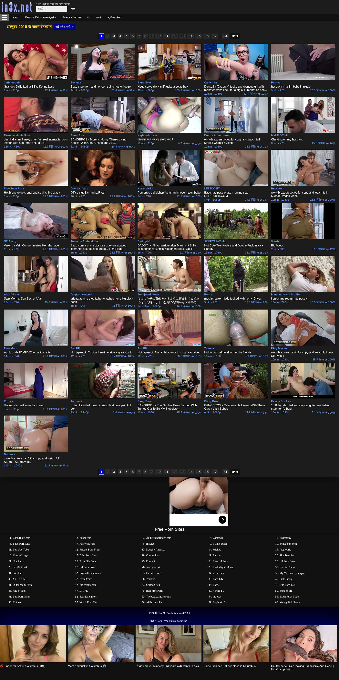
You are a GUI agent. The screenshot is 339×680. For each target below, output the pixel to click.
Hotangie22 (145, 188)
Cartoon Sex (153, 584)
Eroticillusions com (90, 573)
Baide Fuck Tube (289, 596)
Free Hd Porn (220, 561)
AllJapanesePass (155, 602)
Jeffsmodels (12, 82)
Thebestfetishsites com (158, 596)
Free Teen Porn (14, 188)
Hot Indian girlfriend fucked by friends (228, 352)
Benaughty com (288, 543)
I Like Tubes (220, 543)
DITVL (83, 590)
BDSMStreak (20, 567)
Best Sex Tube (21, 549)
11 (166, 36)
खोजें (73, 9)
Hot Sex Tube (287, 567)
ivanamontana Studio (285, 294)
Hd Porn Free (287, 561)
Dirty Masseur (280, 348)
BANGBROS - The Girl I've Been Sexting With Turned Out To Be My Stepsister (167, 407)
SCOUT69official (215, 241)
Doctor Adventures (216, 135)
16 (207, 36)
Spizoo (217, 555)
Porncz (275, 82)
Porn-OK (218, 579)
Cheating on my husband (287, 139)
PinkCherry (286, 579)
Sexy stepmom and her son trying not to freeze (101, 86)
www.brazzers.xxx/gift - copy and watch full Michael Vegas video (299, 194)
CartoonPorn (153, 555)
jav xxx (217, 596)
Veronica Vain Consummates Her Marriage (31, 245)
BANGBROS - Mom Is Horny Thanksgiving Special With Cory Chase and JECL (98, 141)
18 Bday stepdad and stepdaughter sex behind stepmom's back (300, 407)
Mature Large (20, 555)
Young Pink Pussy (290, 602)
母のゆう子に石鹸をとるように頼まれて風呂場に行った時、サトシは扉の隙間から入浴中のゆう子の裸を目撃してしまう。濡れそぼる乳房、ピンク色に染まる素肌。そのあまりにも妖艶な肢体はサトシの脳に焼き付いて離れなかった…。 (168, 300)
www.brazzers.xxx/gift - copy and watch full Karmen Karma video (31, 460)
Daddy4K (144, 241)
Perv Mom (10, 348)
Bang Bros (145, 82)
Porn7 (216, 584)
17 (215, 36)
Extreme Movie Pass (17, 135)
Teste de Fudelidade (84, 241)
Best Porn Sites (21, 596)
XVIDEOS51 (20, 579)
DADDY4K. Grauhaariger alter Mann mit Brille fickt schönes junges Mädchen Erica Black (167, 247)
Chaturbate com (21, 537)
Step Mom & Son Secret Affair (23, 298)
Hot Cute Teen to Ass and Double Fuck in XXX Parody (233, 247)
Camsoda (210, 82)
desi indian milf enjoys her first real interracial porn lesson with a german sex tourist (35, 141)
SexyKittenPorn (88, 596)
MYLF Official (280, 135)
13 (182, 36)
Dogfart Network (81, 294)
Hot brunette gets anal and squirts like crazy (32, 192)
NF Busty (10, 241)
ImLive (150, 543)
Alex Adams (12, 294)
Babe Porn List (87, 555)
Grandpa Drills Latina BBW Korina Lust (29, 86)
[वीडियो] (36, 62)
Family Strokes (281, 401)
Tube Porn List (21, 543)
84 (225, 36)
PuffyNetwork (87, 543)
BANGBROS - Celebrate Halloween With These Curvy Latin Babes (234, 407)
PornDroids (85, 579)
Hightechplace (147, 135)
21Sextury (218, 573)
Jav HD (75, 348)
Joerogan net (153, 567)
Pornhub (17, 573)
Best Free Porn (154, 590)
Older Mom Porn (22, 584)
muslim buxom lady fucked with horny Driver (232, 298)
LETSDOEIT (212, 188)
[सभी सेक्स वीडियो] (4, 17)
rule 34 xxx (19, 590)
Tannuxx (210, 348)
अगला (235, 36)
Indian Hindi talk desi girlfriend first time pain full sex (101, 407)
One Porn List (287, 584)
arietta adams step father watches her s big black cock (102, 300)
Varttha (276, 241)
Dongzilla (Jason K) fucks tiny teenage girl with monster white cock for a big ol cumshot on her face (234, 88)
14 (190, 36)
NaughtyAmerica (155, 549)
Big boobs (277, 245)
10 (158, 36)
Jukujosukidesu (148, 294)
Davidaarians (79, 188)
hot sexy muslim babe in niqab (290, 86)
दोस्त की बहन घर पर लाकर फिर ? (155, 139)
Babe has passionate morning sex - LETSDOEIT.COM (227, 194)
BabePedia (85, 537)
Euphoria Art (220, 602)
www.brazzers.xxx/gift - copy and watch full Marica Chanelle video (232, 141)
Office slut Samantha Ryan (88, 192)
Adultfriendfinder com (158, 537)
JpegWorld (285, 549)
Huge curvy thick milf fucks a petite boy (163, 86)
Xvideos (17, 602)
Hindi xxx (18, 561)
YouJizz (150, 579)
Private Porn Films (89, 549)
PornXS (150, 561)
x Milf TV (218, 590)
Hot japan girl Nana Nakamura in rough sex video (169, 352)
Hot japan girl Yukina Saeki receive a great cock (101, 352)
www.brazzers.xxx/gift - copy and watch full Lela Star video (302, 354)
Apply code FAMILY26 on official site (27, 352)
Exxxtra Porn (153, 573)
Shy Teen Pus (287, 555)
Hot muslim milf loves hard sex (24, 405)
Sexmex (76, 82)
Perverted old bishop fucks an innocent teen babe (169, 192)
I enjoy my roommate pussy (289, 298)
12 (174, 36)
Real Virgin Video (223, 567)
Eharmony (285, 537)
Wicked (217, 549)
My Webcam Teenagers (292, 573)
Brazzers (276, 188)
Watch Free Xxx (88, 602)
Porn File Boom (88, 561)
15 (198, 36)
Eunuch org (286, 590)
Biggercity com (88, 584)
